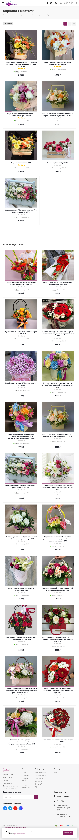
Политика (25, 775)
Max (21, 808)
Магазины (38, 781)
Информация (40, 769)
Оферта (37, 787)
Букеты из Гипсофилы (11, 786)
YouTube (15, 808)
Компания (26, 769)
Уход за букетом (40, 772)
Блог (55, 772)
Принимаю (68, 833)
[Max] (51, 2)
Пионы (5, 780)
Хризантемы (7, 783)
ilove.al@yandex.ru (63, 801)
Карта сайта (39, 784)
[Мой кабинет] (61, 3)
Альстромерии (8, 777)
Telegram (10, 808)
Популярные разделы (8, 770)
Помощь (57, 769)
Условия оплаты (40, 775)
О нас (24, 772)
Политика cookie (25, 779)
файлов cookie (19, 834)
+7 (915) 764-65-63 (64, 796)
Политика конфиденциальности (14, 827)
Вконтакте (5, 808)
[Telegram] (46, 2)
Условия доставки (41, 778)
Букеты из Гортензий (10, 789)
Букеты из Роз (8, 774)
